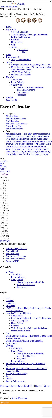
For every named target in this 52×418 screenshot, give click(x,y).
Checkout (10, 300)
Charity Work (17, 85)
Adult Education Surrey (16, 118)
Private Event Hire (14, 126)
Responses (21, 95)
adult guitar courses (36, 134)
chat (37, 136)
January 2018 (46, 141)
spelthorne (35, 149)
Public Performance (14, 129)
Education (21, 139)
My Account (22, 49)
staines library (18, 151)
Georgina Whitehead (9, 6)
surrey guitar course (14, 154)
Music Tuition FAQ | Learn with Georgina (24, 341)
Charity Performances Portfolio (30, 87)
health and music (20, 141)
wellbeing (44, 154)
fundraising (31, 139)
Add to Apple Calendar (16, 256)
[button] (12, 244)
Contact (9, 97)
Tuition (9, 62)
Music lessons (34, 146)
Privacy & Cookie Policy (16, 373)
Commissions (22, 92)
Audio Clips (16, 80)
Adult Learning (12, 121)
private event (24, 149)
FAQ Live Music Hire (21, 59)
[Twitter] (23, 22)
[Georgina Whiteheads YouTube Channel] (39, 22)
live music (10, 144)
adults (47, 134)
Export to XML (12, 261)
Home (9, 27)
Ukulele (27, 154)
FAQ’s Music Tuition (21, 72)
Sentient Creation (19, 398)
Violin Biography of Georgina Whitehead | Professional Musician (29, 35)
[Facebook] (17, 22)
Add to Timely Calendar (16, 248)
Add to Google (12, 251)
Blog (13, 44)
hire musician (34, 141)
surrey (47, 151)
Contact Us (10, 303)
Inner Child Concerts (26, 90)
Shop (14, 47)
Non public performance (16, 123)
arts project (11, 136)
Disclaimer (10, 305)
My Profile (11, 29)
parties (15, 149)
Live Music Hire (13, 57)
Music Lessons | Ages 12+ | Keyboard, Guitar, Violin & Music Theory (31, 68)
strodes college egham (35, 151)
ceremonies (30, 136)
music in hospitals (20, 146)
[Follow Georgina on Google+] (34, 22)
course (14, 139)
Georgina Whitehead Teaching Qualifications (31, 64)
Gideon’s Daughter (19, 32)
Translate (21, 4)
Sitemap (9, 378)
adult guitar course (19, 134)
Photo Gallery (17, 42)
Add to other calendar (15, 258)
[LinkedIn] (28, 22)
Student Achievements (21, 74)
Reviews (15, 39)
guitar (39, 139)
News (8, 54)
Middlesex (41, 144)
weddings (35, 154)
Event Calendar (18, 82)
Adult (8, 134)
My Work (10, 77)
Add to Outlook (12, 253)
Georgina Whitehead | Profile (18, 313)
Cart (24, 52)
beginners (20, 136)
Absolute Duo (12, 116)
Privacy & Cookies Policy (22, 386)
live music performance (25, 144)
